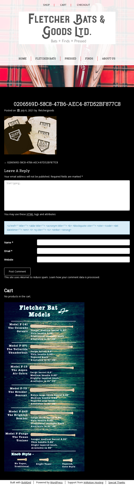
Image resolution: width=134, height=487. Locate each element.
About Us (108, 58)
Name (8, 242)
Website (8, 259)
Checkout (83, 4)
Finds (89, 58)
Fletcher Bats (45, 58)
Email (8, 251)
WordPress (56, 482)
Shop (46, 4)
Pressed (70, 58)
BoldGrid (26, 482)
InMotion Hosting (93, 482)
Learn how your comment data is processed (74, 277)
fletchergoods (46, 110)
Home (23, 58)
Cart (63, 4)
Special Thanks (116, 482)
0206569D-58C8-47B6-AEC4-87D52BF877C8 (67, 103)
